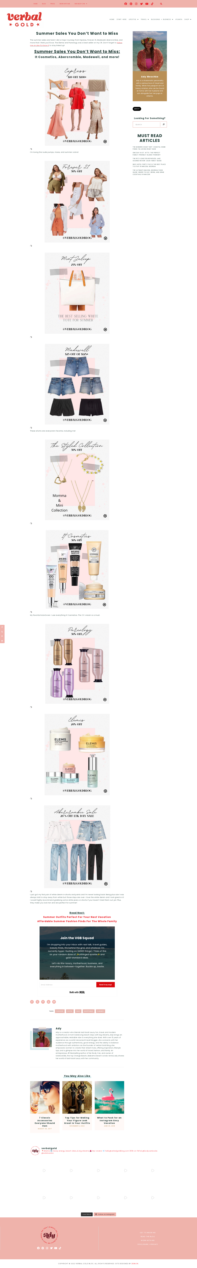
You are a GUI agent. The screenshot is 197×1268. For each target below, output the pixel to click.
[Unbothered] (44, 1198)
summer (100, 1011)
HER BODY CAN (80, 4)
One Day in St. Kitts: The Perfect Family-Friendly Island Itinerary (147, 154)
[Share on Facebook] (32, 1002)
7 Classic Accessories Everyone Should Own (45, 1121)
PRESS (52, 4)
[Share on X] (37, 1002)
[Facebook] (125, 3)
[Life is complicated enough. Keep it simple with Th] (153, 1198)
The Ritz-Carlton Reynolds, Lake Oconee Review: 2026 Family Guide (147, 160)
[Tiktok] (152, 3)
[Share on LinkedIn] (48, 1002)
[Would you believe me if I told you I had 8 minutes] (126, 1198)
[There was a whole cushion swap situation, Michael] (44, 1171)
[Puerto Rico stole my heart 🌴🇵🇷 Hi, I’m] (126, 1171)
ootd (69, 1011)
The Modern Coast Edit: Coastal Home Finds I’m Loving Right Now (149, 148)
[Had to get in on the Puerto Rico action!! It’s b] (98, 1171)
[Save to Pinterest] (43, 1002)
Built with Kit (77, 992)
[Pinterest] (131, 3)
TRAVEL (144, 19)
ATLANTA (178, 19)
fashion (59, 1011)
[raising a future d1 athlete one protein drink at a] (71, 1198)
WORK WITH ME (65, 4)
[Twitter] (141, 3)
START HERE (122, 19)
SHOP (186, 19)
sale (78, 1011)
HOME (36, 4)
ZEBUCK (134, 1263)
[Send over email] (54, 1002)
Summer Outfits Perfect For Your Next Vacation (77, 917)
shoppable (88, 1011)
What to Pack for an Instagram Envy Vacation (109, 1120)
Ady (59, 1028)
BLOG (44, 4)
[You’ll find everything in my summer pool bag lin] (71, 1171)
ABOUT (137, 109)
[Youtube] (147, 3)
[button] (161, 3)
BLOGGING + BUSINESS (161, 19)
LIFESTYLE (132, 19)
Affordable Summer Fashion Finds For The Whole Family (77, 921)
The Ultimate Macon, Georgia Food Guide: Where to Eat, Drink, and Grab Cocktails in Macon (148, 172)
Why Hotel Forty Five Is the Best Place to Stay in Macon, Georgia (149, 165)
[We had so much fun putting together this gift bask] (153, 1171)
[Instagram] (136, 3)
